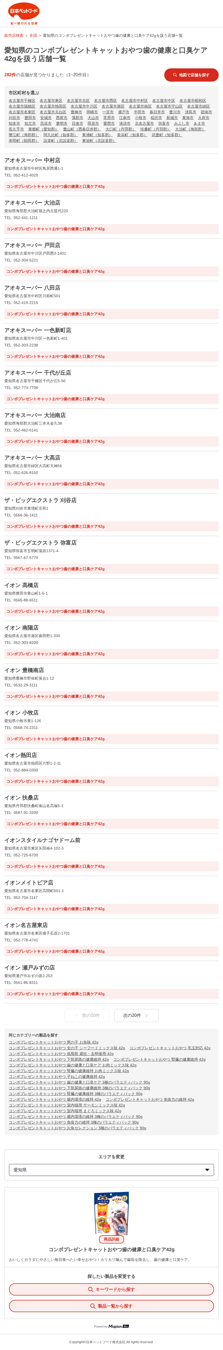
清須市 (125, 123)
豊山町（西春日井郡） (82, 129)
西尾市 (61, 117)
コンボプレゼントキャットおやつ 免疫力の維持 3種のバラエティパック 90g (74, 1122)
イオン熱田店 (20, 755)
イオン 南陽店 (21, 628)
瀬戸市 (123, 112)
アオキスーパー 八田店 (32, 288)
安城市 (46, 117)
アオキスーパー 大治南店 (35, 415)
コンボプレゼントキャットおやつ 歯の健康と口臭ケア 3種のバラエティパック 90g (79, 1082)
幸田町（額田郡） (24, 140)
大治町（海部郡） (190, 129)
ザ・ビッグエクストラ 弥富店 (40, 543)
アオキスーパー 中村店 (32, 160)
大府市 (203, 117)
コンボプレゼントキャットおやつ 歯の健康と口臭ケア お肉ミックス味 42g (73, 1065)
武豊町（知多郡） (167, 135)
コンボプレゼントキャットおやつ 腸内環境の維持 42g (55, 1099)
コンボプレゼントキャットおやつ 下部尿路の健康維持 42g (59, 1059)
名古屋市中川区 (84, 106)
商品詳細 (111, 1239)
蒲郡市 (77, 117)
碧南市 (206, 112)
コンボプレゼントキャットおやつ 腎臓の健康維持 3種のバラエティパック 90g (76, 1093)
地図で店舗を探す (194, 75)
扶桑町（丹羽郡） (155, 129)
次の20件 (132, 1015)
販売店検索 (13, 35)
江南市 (125, 117)
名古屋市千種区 (22, 100)
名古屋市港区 (113, 106)
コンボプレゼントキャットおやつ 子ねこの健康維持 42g (57, 1076)
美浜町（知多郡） (132, 135)
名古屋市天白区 (53, 112)
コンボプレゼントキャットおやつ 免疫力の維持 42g (150, 1099)
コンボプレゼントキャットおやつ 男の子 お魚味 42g (53, 1042)
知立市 (30, 123)
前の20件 (91, 1015)
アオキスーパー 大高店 (32, 458)
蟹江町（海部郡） (24, 135)
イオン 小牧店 (21, 713)
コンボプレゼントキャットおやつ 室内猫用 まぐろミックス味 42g (65, 1111)
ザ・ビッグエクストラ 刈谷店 (40, 500)
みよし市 (181, 123)
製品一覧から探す (115, 1306)
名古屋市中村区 (134, 100)
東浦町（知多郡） (97, 135)
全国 (33, 35)
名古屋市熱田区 (53, 106)
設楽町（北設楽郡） (61, 140)
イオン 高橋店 (21, 585)
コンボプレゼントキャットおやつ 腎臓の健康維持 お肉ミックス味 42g (69, 1071)
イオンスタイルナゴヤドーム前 (42, 840)
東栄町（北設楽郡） (99, 140)
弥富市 (164, 123)
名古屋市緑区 (198, 106)
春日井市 (157, 112)
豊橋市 (76, 112)
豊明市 (61, 123)
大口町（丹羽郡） (121, 129)
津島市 (190, 112)
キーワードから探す (115, 1289)
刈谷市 (14, 117)
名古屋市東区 (51, 100)
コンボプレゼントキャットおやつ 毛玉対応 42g (169, 1048)
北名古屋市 (144, 123)
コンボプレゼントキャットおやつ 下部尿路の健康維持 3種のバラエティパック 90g (79, 1088)
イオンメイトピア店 (28, 883)
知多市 (14, 123)
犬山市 (93, 117)
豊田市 (30, 117)
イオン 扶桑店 (21, 798)
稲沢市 (156, 117)
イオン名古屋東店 (26, 925)
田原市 (93, 123)
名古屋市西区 (105, 100)
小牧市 (140, 117)
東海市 (188, 117)
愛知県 (20, 1169)
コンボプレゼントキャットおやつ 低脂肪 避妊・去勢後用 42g (61, 1053)
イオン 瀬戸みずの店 (29, 968)
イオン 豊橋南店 (24, 670)
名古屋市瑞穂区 (22, 106)
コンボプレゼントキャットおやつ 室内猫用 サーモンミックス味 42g (67, 1105)
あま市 (199, 123)
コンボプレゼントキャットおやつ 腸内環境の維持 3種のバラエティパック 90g (76, 1116)
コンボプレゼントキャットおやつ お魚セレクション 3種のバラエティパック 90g (77, 1128)
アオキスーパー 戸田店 (32, 245)
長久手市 (16, 129)
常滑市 (109, 117)
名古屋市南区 (140, 106)
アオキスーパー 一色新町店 (37, 330)
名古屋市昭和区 (192, 100)
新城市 (172, 117)
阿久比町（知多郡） (61, 135)
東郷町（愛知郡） (43, 129)
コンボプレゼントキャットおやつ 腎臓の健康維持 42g (159, 1059)
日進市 (77, 123)
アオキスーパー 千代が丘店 (37, 373)
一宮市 (108, 112)
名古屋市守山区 (169, 106)
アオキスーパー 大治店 (32, 203)
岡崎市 (92, 112)
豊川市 (175, 112)
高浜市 (46, 123)
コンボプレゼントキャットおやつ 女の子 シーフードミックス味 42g (67, 1048)
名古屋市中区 (163, 100)
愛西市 (109, 123)
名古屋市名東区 (22, 112)
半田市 (139, 112)
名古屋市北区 (78, 100)
